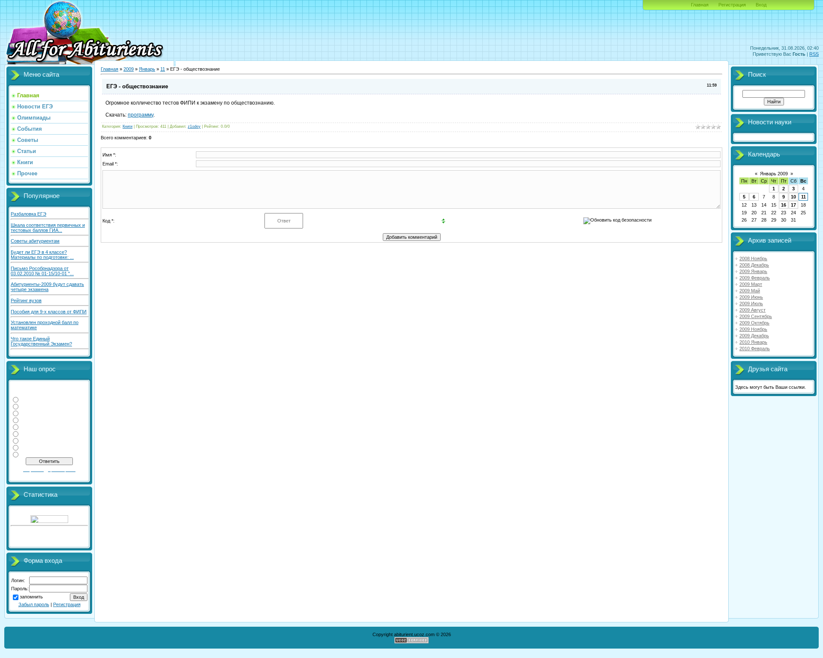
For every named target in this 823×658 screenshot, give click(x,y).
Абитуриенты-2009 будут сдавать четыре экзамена (47, 287)
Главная (700, 4)
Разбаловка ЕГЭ (28, 213)
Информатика (36, 406)
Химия (28, 419)
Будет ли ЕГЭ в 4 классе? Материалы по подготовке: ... (42, 254)
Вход (761, 4)
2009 (128, 69)
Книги (127, 126)
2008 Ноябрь (753, 258)
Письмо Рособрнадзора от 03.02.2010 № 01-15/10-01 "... (42, 271)
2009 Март (750, 284)
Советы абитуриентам (35, 240)
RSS (814, 54)
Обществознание (40, 433)
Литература (33, 412)
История (30, 440)
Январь (147, 69)
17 (793, 204)
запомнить (31, 597)
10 (793, 196)
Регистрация (732, 4)
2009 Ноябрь (753, 329)
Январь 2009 (774, 173)
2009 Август (752, 309)
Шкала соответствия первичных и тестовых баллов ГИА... (48, 227)
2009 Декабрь (754, 335)
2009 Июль (751, 303)
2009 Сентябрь (755, 316)
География (32, 426)
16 (783, 204)
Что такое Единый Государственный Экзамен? (41, 341)
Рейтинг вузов (26, 300)
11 (162, 69)
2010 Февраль (754, 348)
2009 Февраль (754, 277)
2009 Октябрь (754, 322)
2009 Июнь (751, 297)
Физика (28, 399)
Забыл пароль (33, 604)
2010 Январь (753, 342)
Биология (31, 454)
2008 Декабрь (754, 264)
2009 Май (749, 290)
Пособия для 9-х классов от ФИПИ (49, 311)
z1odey (194, 126)
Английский (33, 447)
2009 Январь (753, 271)
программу (140, 115)
